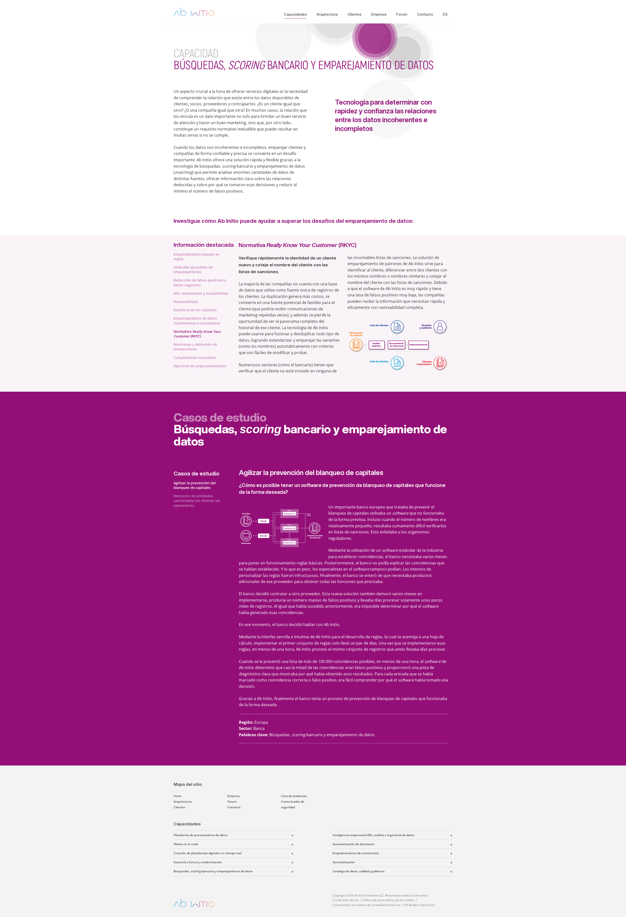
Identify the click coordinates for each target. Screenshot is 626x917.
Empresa (378, 14)
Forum (401, 14)
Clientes (354, 14)
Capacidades (295, 14)
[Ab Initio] (198, 11)
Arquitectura (327, 14)
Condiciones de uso (346, 900)
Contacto (425, 14)
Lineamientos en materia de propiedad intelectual (366, 905)
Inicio (177, 796)
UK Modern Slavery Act (419, 905)
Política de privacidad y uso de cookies (388, 900)
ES (445, 14)
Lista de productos (294, 796)
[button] (260, 835)
